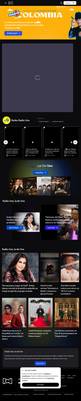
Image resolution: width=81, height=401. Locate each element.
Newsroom (62, 375)
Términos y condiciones (39, 394)
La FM (68, 375)
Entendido (40, 384)
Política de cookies (68, 394)
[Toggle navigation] (6, 3)
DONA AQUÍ (12, 33)
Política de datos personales (54, 394)
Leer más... (40, 363)
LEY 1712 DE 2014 (61, 386)
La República (70, 377)
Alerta (74, 375)
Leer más (51, 228)
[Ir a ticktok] (19, 379)
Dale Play (39, 173)
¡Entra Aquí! (14, 228)
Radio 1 (63, 377)
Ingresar (68, 3)
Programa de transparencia (41, 390)
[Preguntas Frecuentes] (61, 3)
